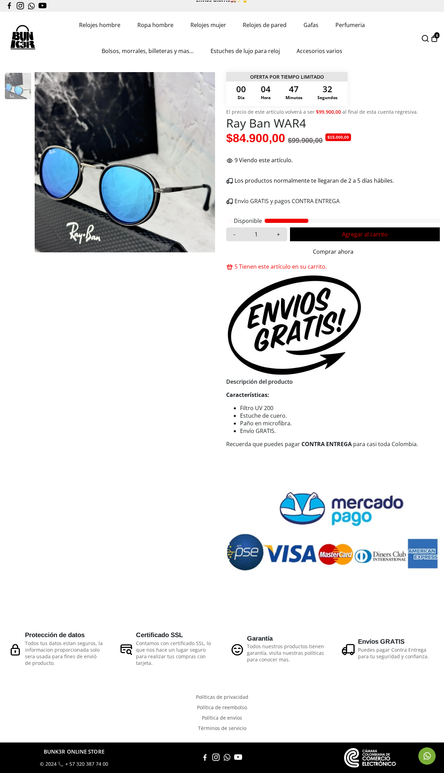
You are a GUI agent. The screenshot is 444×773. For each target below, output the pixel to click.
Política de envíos (222, 718)
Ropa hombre (155, 25)
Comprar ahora (333, 251)
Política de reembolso (222, 707)
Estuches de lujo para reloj (245, 51)
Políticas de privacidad (222, 697)
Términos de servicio (222, 728)
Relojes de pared (265, 25)
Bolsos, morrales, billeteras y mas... (148, 51)
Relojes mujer (208, 25)
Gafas (311, 25)
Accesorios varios (319, 51)
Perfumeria (350, 25)
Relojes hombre (99, 25)
